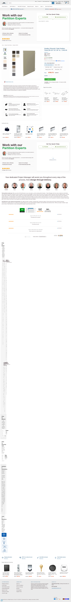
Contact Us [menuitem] (39, 1)
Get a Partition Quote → (4, 534)
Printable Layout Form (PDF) (4, 542)
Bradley (46, 52)
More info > (6, 558)
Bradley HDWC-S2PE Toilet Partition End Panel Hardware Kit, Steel (56, 98)
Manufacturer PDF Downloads (5, 547)
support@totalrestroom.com (56, 588)
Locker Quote (4, 585)
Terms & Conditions (19, 585)
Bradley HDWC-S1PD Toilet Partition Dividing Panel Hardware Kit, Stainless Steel (47, 98)
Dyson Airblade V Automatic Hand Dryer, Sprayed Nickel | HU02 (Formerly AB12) (30, 573)
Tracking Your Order (5, 591)
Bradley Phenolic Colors (9, 81)
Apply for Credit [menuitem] (60, 1)
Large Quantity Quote (5, 588)
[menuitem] (66, 1)
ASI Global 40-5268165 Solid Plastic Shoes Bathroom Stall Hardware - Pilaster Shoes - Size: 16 (41, 134)
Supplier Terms (19, 591)
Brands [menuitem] (36, 6)
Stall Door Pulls (3, 501)
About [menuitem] (36, 1)
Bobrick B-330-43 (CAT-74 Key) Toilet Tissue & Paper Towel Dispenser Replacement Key (41, 573)
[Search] (53, 3)
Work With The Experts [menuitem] (22, 6)
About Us (18, 583)
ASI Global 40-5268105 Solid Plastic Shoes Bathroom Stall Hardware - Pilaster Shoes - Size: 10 (64, 134)
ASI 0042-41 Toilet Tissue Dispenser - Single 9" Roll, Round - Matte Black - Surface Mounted (52, 573)
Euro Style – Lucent (4, 270)
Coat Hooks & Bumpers (3, 485)
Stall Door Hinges (3, 494)
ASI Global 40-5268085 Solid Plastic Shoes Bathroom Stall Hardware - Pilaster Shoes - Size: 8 (52, 134)
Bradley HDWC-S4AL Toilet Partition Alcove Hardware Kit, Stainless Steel (65, 98)
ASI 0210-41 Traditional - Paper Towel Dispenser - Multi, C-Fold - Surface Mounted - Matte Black (6, 573)
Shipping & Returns (5, 583)
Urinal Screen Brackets (4, 492)
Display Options (35, 236)
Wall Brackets (4, 499)
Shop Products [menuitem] (4, 6)
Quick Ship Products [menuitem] (48, 6)
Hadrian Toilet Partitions (5, 363)
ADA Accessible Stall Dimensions (4, 550)
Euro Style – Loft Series (4, 304)
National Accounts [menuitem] (30, 6)
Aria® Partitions (4, 405)
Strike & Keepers (4, 484)
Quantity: (46, 75)
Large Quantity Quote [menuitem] (46, 1)
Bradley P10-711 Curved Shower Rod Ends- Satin (29, 134)
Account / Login (4, 593)
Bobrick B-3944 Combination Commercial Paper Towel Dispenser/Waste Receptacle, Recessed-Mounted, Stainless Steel (18, 573)
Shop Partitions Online (4, 539)
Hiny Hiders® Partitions (4, 374)
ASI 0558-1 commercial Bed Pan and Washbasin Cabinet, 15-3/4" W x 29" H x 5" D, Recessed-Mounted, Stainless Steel (18, 134)
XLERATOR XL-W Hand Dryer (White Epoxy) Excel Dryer (64, 573)
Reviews (17, 588)
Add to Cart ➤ (50, 79)
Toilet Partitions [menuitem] (12, 6)
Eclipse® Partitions (4, 391)
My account (58, 3)
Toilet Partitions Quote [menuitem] (53, 1)
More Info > (24, 558)
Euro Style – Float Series (4, 286)
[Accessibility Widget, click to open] (2, 600)
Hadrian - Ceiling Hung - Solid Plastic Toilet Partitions (7, 134)
